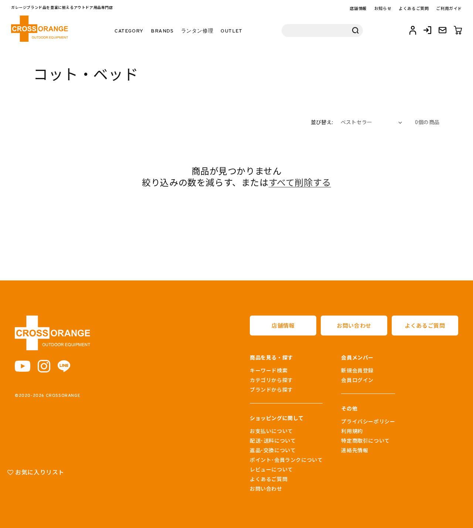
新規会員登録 (357, 370)
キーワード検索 (268, 370)
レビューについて (271, 469)
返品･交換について (273, 450)
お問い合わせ (354, 325)
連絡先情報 (354, 450)
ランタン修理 (197, 31)
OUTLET (231, 31)
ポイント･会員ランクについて (286, 459)
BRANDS (162, 31)
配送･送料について (273, 440)
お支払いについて (271, 431)
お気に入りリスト (39, 471)
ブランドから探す (271, 389)
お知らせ (382, 8)
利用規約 (352, 431)
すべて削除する (300, 182)
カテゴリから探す (271, 380)
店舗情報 (358, 8)
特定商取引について (365, 440)
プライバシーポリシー (368, 421)
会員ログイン (357, 380)
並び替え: (322, 122)
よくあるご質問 (414, 8)
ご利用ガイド (449, 8)
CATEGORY (129, 31)
